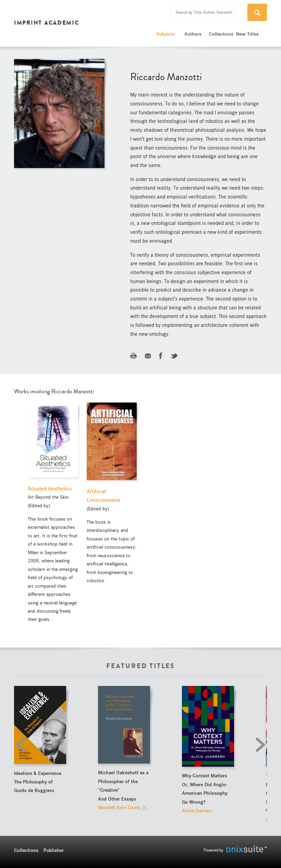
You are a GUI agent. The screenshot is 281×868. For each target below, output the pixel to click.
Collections (221, 34)
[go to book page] (40, 725)
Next (258, 744)
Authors (192, 34)
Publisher (54, 850)
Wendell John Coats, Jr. (123, 807)
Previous (22, 744)
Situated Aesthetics (50, 489)
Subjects (165, 34)
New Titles (247, 34)
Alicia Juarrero (197, 810)
